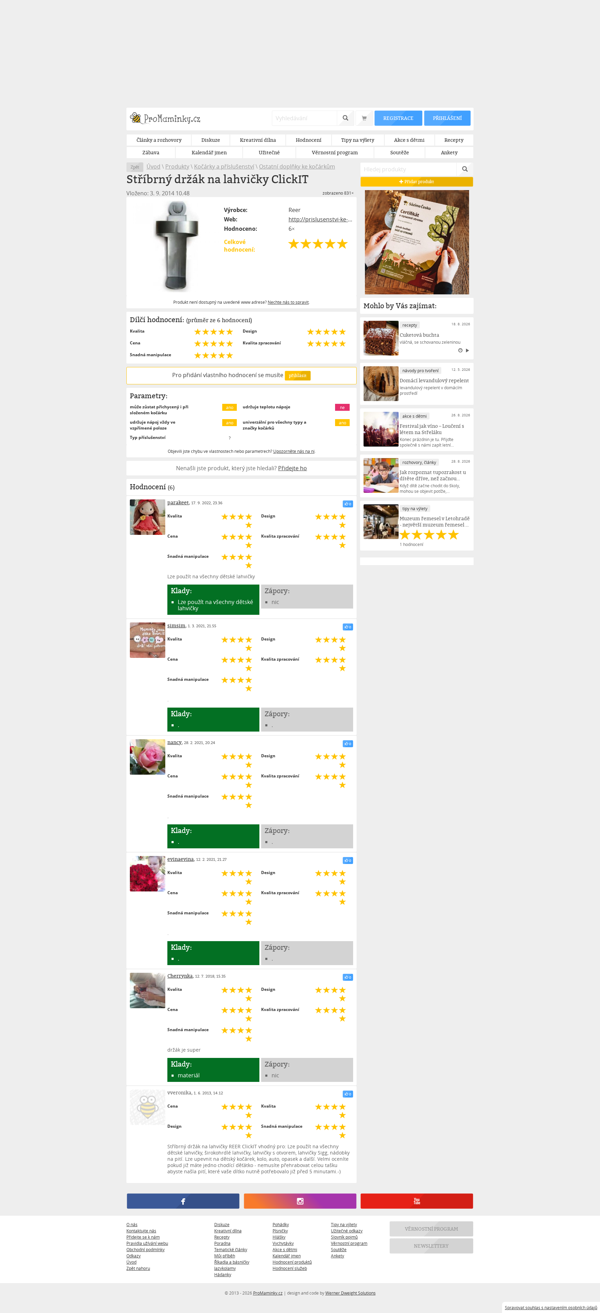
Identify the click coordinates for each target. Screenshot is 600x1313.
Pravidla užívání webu (147, 1243)
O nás (132, 1224)
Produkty (177, 166)
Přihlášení (447, 118)
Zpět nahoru (138, 1268)
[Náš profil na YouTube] (417, 1201)
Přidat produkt (419, 182)
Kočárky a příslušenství (224, 166)
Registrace (398, 118)
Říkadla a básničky (231, 1262)
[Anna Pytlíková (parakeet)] (147, 517)
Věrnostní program (349, 1243)
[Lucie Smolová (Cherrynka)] (147, 990)
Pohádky (281, 1224)
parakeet (178, 502)
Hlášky (279, 1237)
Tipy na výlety (344, 1224)
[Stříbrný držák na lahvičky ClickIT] (176, 246)
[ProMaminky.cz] (168, 119)
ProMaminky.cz (268, 1293)
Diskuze (222, 1224)
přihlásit (297, 375)
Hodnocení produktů (292, 1262)
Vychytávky (283, 1243)
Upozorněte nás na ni (294, 451)
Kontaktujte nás (141, 1230)
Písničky (280, 1230)
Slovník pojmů (344, 1237)
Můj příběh (224, 1255)
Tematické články (230, 1249)
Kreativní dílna (228, 1230)
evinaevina (180, 859)
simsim (176, 625)
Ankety (337, 1255)
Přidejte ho (292, 468)
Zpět (135, 167)
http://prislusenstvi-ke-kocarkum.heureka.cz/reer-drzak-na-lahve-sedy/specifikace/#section (321, 219)
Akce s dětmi (285, 1249)
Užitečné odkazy (346, 1230)
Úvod (153, 166)
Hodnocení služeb (290, 1268)
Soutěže (339, 1249)
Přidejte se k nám (143, 1237)
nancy (174, 742)
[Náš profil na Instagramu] (300, 1201)
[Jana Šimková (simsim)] (147, 640)
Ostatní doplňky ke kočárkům (297, 166)
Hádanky (222, 1274)
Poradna (222, 1243)
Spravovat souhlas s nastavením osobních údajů (551, 1307)
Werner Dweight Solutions (350, 1293)
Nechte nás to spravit (288, 302)
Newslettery (431, 1245)
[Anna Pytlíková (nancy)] (147, 757)
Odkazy (133, 1255)
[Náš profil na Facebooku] (183, 1201)
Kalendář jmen (287, 1255)
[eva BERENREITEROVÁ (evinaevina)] (147, 873)
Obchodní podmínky (145, 1249)
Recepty (222, 1237)
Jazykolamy (225, 1268)
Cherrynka (180, 975)
